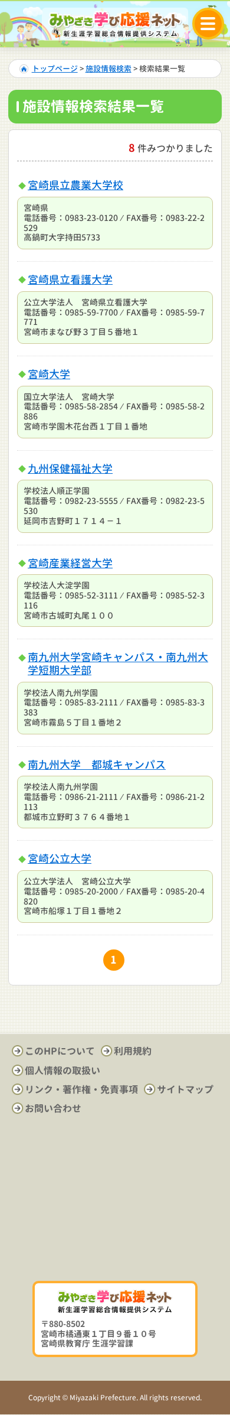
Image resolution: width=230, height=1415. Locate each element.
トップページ (55, 68)
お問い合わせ (53, 1108)
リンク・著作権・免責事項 (81, 1089)
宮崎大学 (49, 374)
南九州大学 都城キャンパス (97, 764)
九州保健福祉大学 (70, 468)
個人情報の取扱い (62, 1070)
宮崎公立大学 (59, 858)
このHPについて (60, 1051)
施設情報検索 (109, 68)
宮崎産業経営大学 (70, 563)
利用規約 (133, 1051)
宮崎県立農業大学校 (75, 185)
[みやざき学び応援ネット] (115, 24)
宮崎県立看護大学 (70, 279)
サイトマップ (185, 1089)
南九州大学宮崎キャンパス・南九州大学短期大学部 (118, 664)
